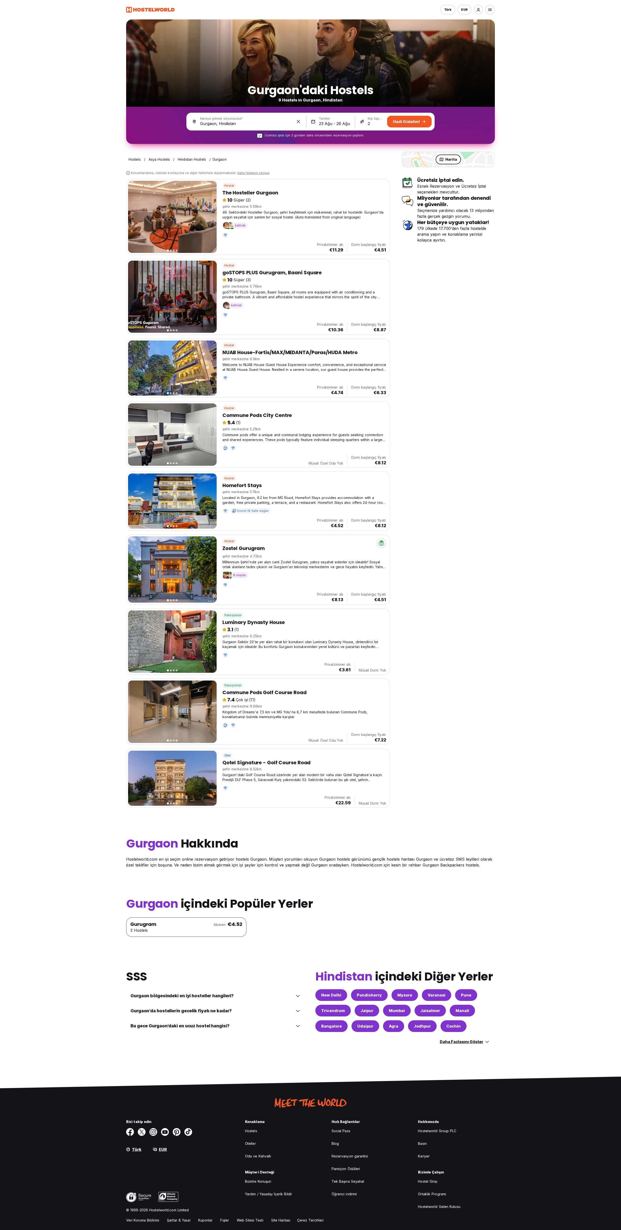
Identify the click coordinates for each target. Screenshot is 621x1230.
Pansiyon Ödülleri (346, 1169)
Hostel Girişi (427, 1181)
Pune (466, 995)
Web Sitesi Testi (250, 1220)
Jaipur (366, 1010)
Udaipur (365, 1026)
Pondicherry (369, 995)
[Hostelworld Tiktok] (188, 1132)
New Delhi (331, 995)
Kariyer (424, 1156)
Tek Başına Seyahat (348, 1181)
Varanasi (436, 995)
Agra (393, 1026)
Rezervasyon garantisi (350, 1156)
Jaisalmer (430, 1010)
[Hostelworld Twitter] (142, 1132)
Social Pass (341, 1131)
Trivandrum (333, 1010)
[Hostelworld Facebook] (130, 1132)
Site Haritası (280, 1220)
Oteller (250, 1143)
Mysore (404, 995)
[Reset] (298, 121)
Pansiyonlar (232, 615)
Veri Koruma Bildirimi (142, 1220)
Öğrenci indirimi (344, 1194)
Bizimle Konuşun (258, 1181)
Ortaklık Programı (432, 1194)
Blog (335, 1143)
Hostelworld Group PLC (437, 1131)
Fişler (224, 1220)
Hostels (251, 1131)
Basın (422, 1143)
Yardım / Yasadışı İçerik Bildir (268, 1194)
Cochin (453, 1026)
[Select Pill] (478, 10)
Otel (227, 755)
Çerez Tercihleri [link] (310, 1220)
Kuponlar (205, 1220)
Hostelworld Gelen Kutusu (439, 1207)
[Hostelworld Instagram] (153, 1132)
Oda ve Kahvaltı (258, 1156)
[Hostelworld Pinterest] (176, 1132)
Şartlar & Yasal (178, 1220)
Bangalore (331, 1026)
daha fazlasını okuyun (253, 173)
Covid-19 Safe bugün (253, 511)
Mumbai (397, 1010)
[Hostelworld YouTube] (165, 1132)
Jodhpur (422, 1026)
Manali (462, 1010)
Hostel (229, 185)
